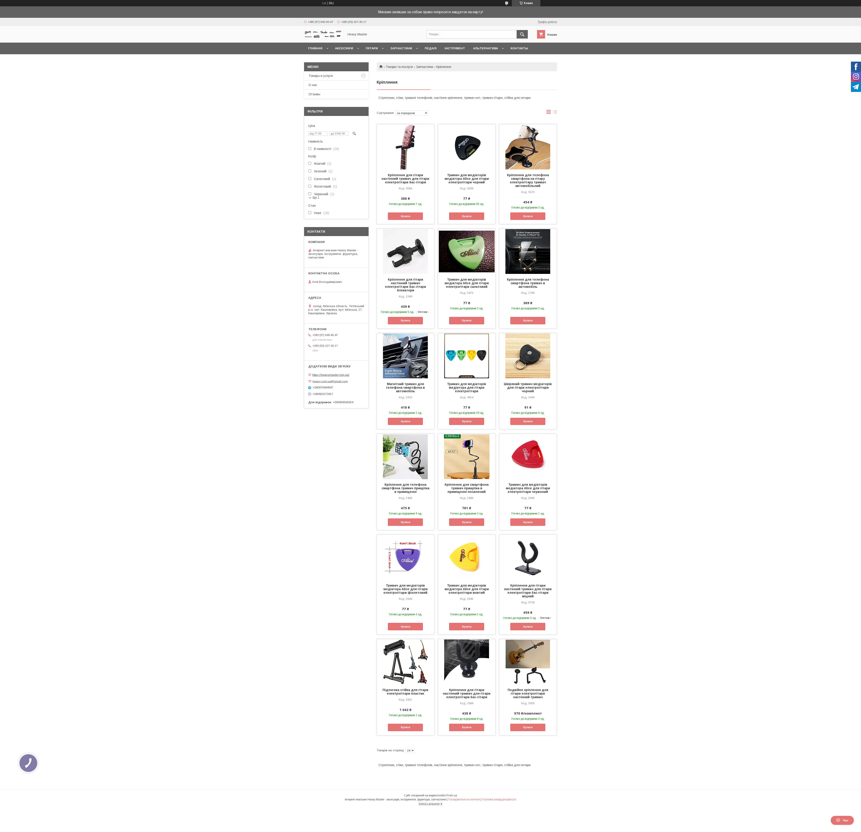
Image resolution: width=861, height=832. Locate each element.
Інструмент (455, 48)
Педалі (431, 48)
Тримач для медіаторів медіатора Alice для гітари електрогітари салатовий (467, 283)
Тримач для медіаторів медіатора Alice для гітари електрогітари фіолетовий (405, 589)
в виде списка (555, 113)
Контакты (519, 48)
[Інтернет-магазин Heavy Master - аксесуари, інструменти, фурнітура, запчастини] (323, 37)
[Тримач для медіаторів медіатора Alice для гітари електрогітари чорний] (466, 146)
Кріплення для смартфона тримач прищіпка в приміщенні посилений (467, 488)
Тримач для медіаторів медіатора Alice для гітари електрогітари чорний (467, 178)
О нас (313, 85)
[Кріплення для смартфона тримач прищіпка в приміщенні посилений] (466, 456)
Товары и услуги (321, 76)
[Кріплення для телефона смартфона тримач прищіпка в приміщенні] (405, 456)
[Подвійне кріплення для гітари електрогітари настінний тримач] (528, 661)
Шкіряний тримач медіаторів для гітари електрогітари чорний (528, 387)
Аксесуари (344, 48)
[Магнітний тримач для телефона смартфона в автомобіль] (405, 355)
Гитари (372, 48)
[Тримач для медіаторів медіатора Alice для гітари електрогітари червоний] (528, 456)
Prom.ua (451, 795)
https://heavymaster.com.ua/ (330, 375)
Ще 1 (316, 197)
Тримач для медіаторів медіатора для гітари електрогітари (466, 387)
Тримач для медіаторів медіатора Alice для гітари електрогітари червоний (528, 488)
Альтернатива (485, 48)
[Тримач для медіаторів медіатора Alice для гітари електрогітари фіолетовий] (405, 557)
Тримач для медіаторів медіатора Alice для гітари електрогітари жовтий (467, 589)
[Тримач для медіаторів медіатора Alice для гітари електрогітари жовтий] (466, 557)
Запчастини (401, 48)
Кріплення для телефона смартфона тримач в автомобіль (528, 283)
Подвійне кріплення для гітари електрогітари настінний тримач (528, 693)
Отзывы (314, 94)
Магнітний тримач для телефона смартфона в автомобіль (405, 387)
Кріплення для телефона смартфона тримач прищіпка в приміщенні (405, 488)
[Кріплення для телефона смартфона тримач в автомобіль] (528, 251)
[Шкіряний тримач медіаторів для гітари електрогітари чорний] (528, 355)
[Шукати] (522, 34)
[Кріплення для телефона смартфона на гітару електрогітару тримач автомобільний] (528, 146)
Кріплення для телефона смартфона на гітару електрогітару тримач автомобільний (528, 180)
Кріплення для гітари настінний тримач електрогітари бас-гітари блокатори (405, 285)
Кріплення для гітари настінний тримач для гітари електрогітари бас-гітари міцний (528, 591)
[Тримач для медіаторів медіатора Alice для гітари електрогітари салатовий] (466, 251)
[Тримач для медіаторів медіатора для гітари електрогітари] (466, 355)
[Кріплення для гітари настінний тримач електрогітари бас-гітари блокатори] (405, 251)
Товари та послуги (399, 67)
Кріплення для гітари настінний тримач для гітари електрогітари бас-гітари (405, 178)
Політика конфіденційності (499, 799)
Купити (405, 216)
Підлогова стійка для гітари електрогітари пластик (405, 691)
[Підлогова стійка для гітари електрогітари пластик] (405, 661)
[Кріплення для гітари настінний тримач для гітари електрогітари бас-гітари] (405, 146)
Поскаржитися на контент (464, 799)
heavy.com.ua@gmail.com (330, 381)
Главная (315, 48)
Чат (845, 820)
